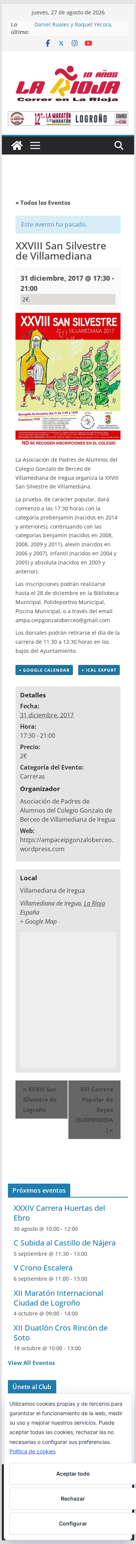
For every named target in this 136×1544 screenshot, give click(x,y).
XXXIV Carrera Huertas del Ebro (59, 1213)
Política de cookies (32, 1451)
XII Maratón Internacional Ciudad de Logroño (58, 1298)
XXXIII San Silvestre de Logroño (40, 1099)
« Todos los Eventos (42, 202)
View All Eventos (31, 1362)
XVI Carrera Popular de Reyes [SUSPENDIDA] (94, 1109)
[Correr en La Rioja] (17, 145)
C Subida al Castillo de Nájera (65, 1243)
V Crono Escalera (43, 1268)
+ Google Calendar (44, 670)
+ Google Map (38, 921)
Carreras (32, 776)
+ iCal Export (99, 670)
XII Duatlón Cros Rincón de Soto (61, 1333)
